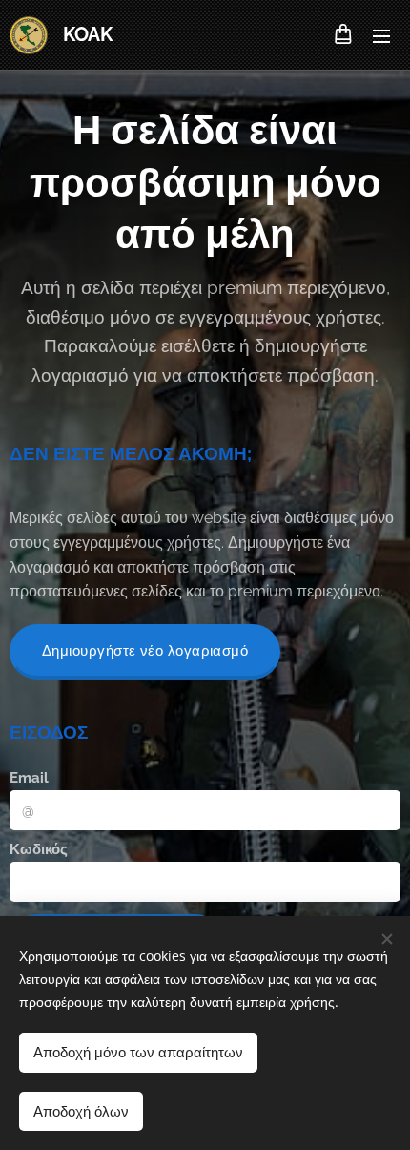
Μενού (381, 35)
